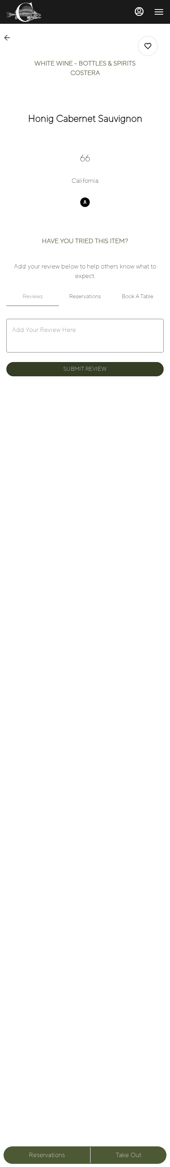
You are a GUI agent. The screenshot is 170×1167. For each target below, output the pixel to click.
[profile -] (139, 11)
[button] (9, 37)
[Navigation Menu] (159, 12)
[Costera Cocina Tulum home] (41, 12)
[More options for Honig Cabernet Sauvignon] (147, 46)
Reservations (47, 1155)
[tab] (32, 296)
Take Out (128, 1155)
